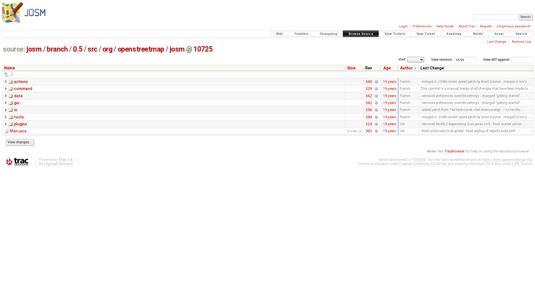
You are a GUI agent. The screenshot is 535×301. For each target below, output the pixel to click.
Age (387, 68)
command (23, 88)
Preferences (422, 26)
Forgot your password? (514, 26)
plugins (20, 124)
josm (34, 49)
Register (486, 26)
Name (9, 68)
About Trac (467, 26)
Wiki (279, 34)
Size (351, 68)
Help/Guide (445, 26)
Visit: (402, 59)
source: (14, 49)
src (92, 49)
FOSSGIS (418, 159)
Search (521, 34)
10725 (202, 49)
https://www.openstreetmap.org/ (507, 159)
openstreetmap (141, 49)
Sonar (499, 34)
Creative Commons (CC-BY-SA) (423, 164)
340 (368, 81)
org (108, 49)
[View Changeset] (376, 81)
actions (21, 81)
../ (11, 74)
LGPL (516, 164)
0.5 (77, 49)
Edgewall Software (58, 164)
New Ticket (426, 34)
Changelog (328, 34)
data (18, 96)
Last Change (496, 41)
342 (368, 96)
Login (403, 26)
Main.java (18, 131)
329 (368, 88)
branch (57, 49)
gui (16, 103)
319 (368, 124)
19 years (389, 82)
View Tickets (395, 34)
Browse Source (361, 34)
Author (406, 68)
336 (368, 110)
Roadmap (454, 34)
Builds (478, 34)
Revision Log (521, 41)
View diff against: (497, 59)
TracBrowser (454, 151)
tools (19, 117)
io (15, 110)
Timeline (301, 34)
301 (368, 131)
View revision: (442, 59)
